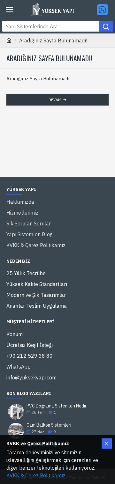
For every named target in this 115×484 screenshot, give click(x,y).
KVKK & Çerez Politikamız (35, 475)
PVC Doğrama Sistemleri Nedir (57, 406)
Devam (55, 99)
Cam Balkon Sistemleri (49, 425)
